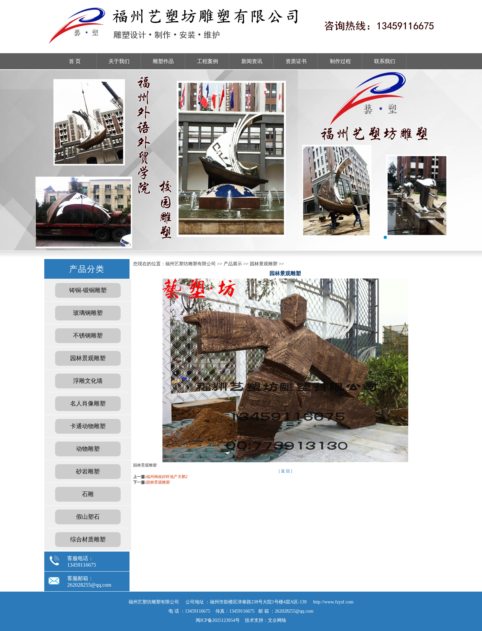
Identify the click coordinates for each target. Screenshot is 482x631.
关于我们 (119, 61)
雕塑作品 (163, 61)
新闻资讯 (251, 61)
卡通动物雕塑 (88, 426)
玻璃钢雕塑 (88, 313)
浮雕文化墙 (88, 381)
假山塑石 (88, 516)
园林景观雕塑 (88, 358)
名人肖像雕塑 (88, 403)
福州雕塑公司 (241, 160)
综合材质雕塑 (88, 539)
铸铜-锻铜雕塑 (88, 290)
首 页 (75, 61)
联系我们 (384, 61)
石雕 (88, 494)
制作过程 (340, 61)
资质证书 (296, 61)
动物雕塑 (88, 449)
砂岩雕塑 (88, 471)
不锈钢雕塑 (88, 335)
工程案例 (207, 61)
